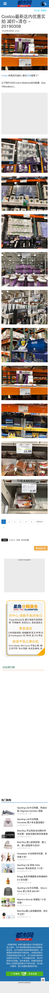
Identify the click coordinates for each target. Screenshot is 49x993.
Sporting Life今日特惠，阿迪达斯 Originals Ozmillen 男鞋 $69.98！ (32, 811)
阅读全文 (39, 522)
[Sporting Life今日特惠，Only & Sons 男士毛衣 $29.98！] (8, 891)
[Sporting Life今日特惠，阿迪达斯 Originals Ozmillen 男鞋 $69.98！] (8, 810)
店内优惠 (25, 540)
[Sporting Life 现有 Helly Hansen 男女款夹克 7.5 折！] (8, 868)
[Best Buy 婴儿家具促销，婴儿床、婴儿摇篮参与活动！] (8, 845)
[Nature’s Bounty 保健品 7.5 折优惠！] (8, 902)
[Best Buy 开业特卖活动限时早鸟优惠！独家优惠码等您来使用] (8, 833)
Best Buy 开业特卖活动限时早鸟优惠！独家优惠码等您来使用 (32, 832)
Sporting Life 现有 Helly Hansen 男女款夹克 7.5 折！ (31, 866)
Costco (4, 75)
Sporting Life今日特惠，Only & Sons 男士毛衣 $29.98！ (32, 889)
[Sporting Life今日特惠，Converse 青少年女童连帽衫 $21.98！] (8, 822)
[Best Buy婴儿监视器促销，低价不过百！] (8, 914)
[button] (45, 3)
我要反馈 (42, 548)
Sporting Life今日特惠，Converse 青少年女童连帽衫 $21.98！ (31, 822)
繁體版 (44, 10)
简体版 (37, 10)
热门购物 (6, 800)
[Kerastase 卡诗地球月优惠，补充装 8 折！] (8, 856)
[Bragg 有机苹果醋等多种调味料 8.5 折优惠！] (8, 879)
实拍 (29, 75)
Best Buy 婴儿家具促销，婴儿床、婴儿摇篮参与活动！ (31, 844)
